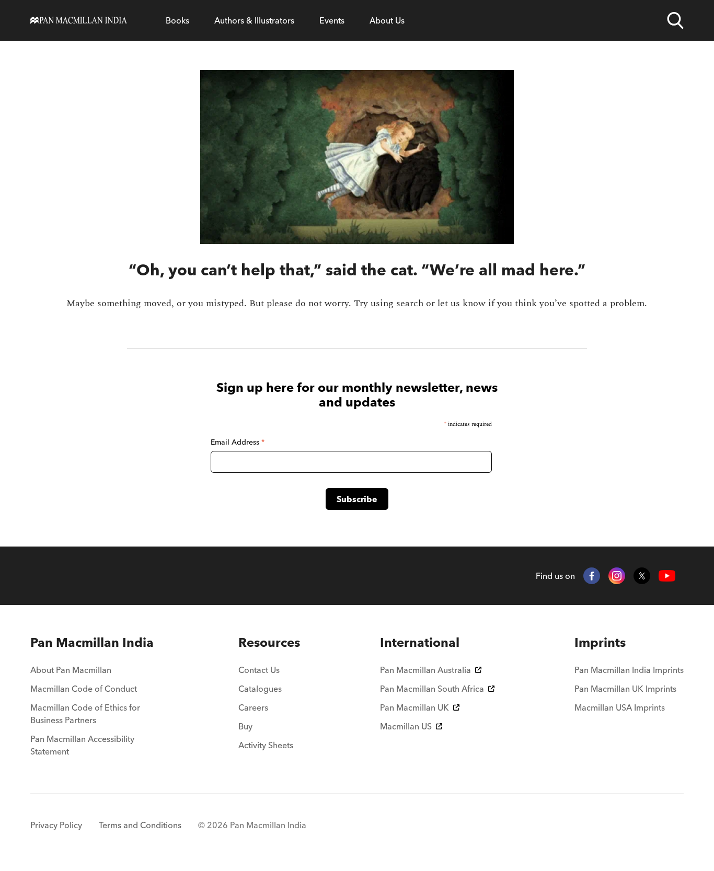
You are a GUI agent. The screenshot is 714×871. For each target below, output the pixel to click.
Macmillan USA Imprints (619, 707)
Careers (253, 707)
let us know (461, 303)
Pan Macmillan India (92, 642)
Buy (245, 726)
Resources (269, 642)
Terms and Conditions (140, 825)
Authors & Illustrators (254, 20)
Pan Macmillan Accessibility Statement (82, 745)
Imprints (600, 642)
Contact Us (259, 670)
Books (177, 20)
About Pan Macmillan (70, 670)
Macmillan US (406, 726)
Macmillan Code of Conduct (83, 688)
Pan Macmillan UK (414, 707)
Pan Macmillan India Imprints (629, 670)
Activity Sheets (265, 745)
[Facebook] (591, 575)
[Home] (78, 20)
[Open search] (675, 20)
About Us (387, 20)
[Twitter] (642, 575)
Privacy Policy (56, 825)
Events (331, 20)
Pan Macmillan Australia (425, 670)
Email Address (237, 442)
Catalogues (260, 688)
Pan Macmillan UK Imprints (625, 688)
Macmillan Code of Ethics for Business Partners (85, 713)
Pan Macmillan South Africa (432, 688)
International (419, 642)
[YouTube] (667, 576)
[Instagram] (616, 575)
